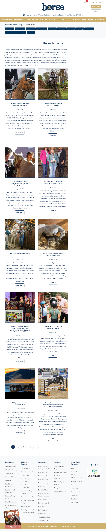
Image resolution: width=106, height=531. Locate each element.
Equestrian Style (9, 29)
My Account (27, 15)
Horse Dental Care (43, 476)
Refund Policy (75, 495)
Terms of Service (76, 492)
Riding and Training (34, 19)
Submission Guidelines (77, 478)
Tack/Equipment (51, 19)
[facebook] (89, 2)
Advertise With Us (76, 481)
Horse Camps (8, 480)
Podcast (35, 15)
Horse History (52, 29)
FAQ (72, 485)
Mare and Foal (42, 513)
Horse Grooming (43, 483)
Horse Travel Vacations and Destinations (15, 33)
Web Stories (74, 502)
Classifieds (74, 499)
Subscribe (96, 7)
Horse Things (89, 29)
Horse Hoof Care (43, 490)
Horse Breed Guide (10, 466)
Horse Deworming (43, 479)
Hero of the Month (70, 15)
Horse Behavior (42, 472)
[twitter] (93, 2)
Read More (19, 133)
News (90, 19)
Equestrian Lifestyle (16, 24)
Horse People (80, 29)
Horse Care (6, 19)
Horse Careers (30, 29)
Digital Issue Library (58, 15)
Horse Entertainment (41, 29)
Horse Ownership (78, 19)
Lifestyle (64, 19)
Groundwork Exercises (11, 477)
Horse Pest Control (43, 503)
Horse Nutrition (42, 499)
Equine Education (20, 29)
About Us (73, 468)
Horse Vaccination (43, 510)
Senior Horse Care (43, 520)
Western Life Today (60, 491)
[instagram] (100, 2)
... (39, 447)
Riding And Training (11, 470)
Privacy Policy (75, 488)
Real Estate (80, 15)
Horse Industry (71, 29)
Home (7, 24)
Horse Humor (61, 29)
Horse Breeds (19, 19)
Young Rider (58, 488)
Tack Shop (47, 15)
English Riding (9, 473)
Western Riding (25, 506)
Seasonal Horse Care (44, 517)
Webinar (40, 15)
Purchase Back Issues (60, 472)
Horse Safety (41, 506)
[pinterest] (96, 2)
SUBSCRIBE (99, 19)
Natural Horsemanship (11, 502)
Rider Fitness (31, 33)
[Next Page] (44, 447)
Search (96, 11)
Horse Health (41, 486)
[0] (85, 2)
